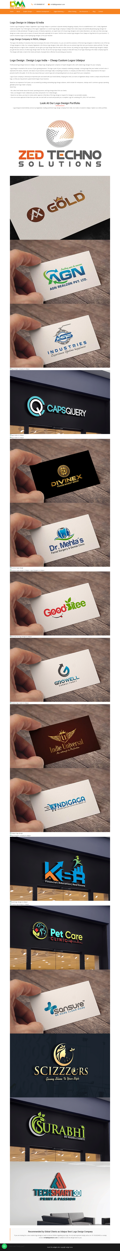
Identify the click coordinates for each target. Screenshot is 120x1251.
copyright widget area (66, 1247)
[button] (4, 1246)
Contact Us (62, 1237)
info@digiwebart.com (51, 1237)
